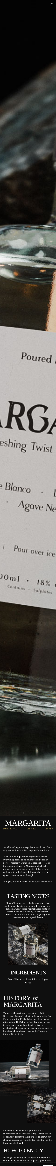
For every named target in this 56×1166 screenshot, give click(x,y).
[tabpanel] (28, 443)
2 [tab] (28, 813)
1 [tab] (24, 813)
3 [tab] (32, 813)
